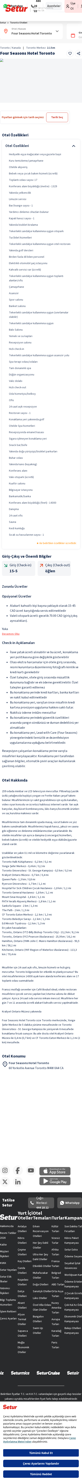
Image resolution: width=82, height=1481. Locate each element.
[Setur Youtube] (32, 1175)
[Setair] (73, 1373)
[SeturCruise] (48, 1373)
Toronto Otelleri (18, 22)
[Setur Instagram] (6, 1175)
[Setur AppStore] (56, 1175)
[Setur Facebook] (19, 1175)
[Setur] (16, 8)
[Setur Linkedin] (19, 1186)
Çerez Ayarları (8, 1319)
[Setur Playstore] (56, 1184)
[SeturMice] (20, 1373)
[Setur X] (6, 1186)
